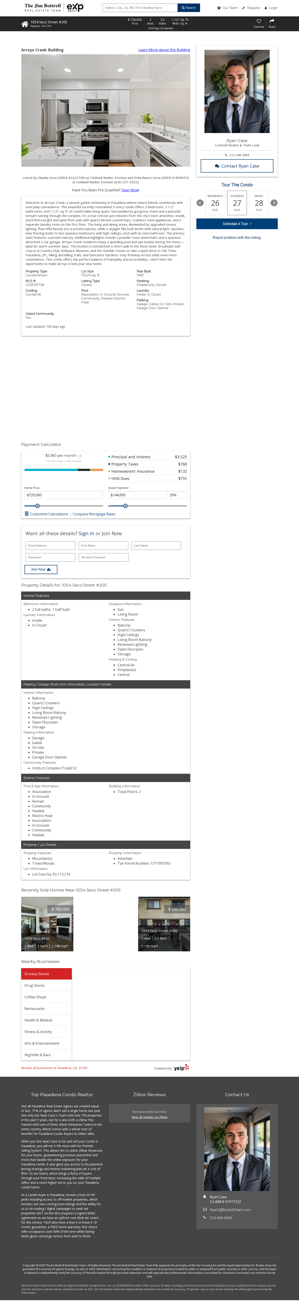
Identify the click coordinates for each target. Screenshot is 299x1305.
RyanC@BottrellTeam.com (230, 1210)
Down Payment (118, 488)
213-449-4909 (239, 155)
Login (273, 8)
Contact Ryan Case (240, 166)
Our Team (230, 8)
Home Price (32, 488)
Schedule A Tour (235, 224)
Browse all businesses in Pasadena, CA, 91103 (54, 1068)
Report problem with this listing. (237, 237)
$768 (182, 464)
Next (274, 202)
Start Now (130, 190)
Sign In (86, 533)
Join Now (38, 569)
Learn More (164, 49)
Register (253, 8)
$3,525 (181, 456)
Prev (200, 202)
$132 (182, 471)
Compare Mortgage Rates (94, 514)
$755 (182, 478)
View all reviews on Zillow (149, 1117)
